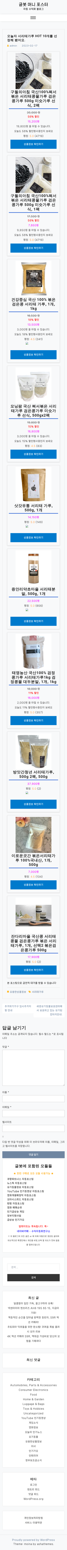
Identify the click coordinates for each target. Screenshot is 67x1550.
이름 (5, 1092)
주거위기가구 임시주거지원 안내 (18, 1008)
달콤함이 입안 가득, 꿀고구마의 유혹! (33, 1303)
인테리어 (33, 1455)
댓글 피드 (34, 1494)
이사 (33, 1446)
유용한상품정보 (18, 992)
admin (13, 45)
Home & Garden (33, 1399)
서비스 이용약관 (33, 1522)
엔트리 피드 (33, 1489)
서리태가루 (38, 992)
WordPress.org (33, 1499)
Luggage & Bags (34, 1404)
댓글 (5, 1047)
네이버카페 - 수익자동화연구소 (33, 1231)
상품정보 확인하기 (33, 144)
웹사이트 (7, 1122)
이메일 (7, 1107)
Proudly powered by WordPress (33, 1540)
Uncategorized (33, 1413)
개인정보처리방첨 (33, 1518)
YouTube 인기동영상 (33, 1418)
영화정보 (33, 1427)
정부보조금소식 (33, 1460)
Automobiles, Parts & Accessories (33, 1385)
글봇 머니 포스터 (33, 4)
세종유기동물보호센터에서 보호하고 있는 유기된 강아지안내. (49, 1010)
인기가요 (33, 1451)
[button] (33, 18)
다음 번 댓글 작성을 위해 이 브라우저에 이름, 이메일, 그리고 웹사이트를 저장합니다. (33, 1144)
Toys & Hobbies (33, 1408)
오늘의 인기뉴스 (33, 1432)
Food (33, 1394)
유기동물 (33, 1437)
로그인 (33, 1484)
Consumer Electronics (33, 1390)
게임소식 (33, 1422)
